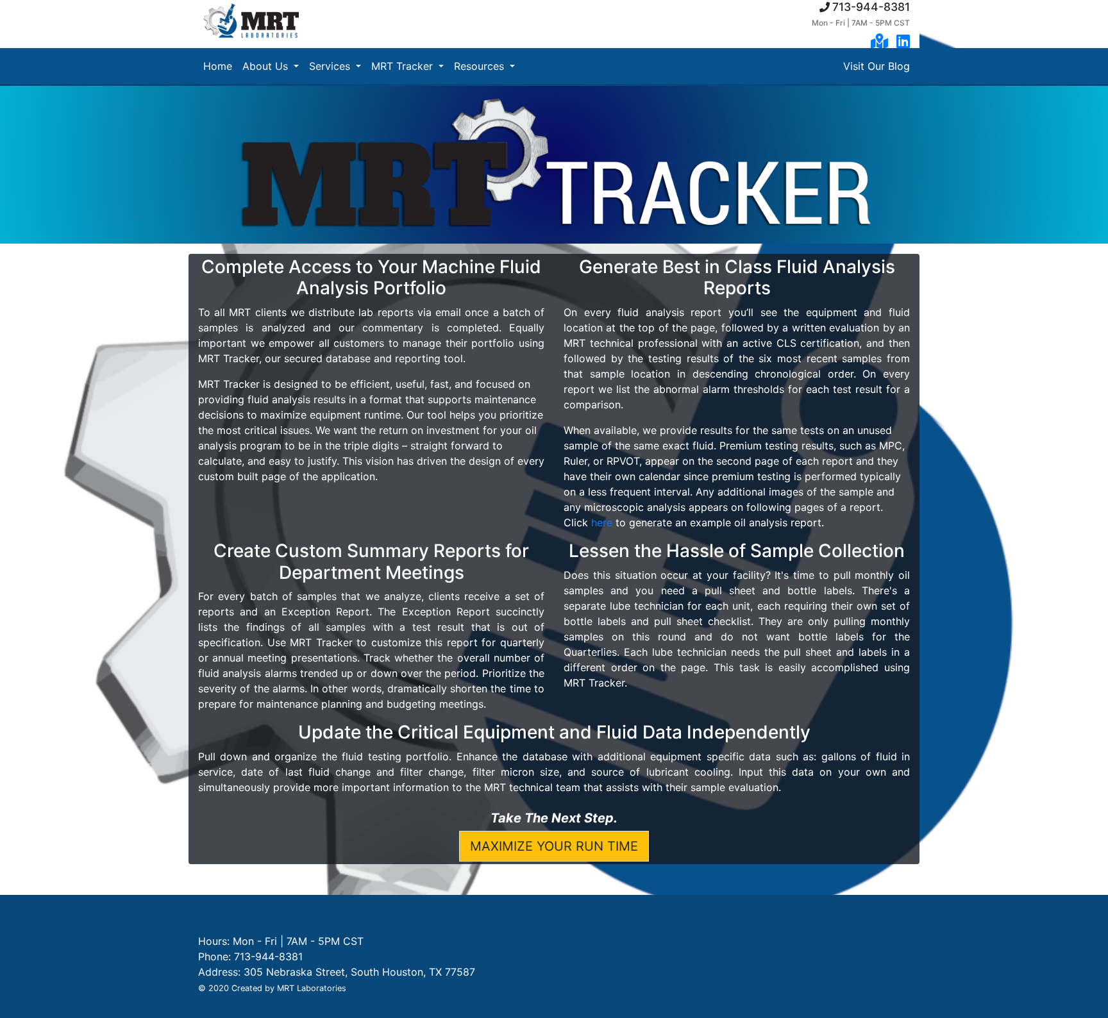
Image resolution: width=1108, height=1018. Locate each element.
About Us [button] (266, 66)
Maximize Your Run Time (554, 846)
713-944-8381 (871, 6)
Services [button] (331, 66)
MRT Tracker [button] (403, 66)
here (601, 522)
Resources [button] (480, 66)
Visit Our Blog (876, 66)
